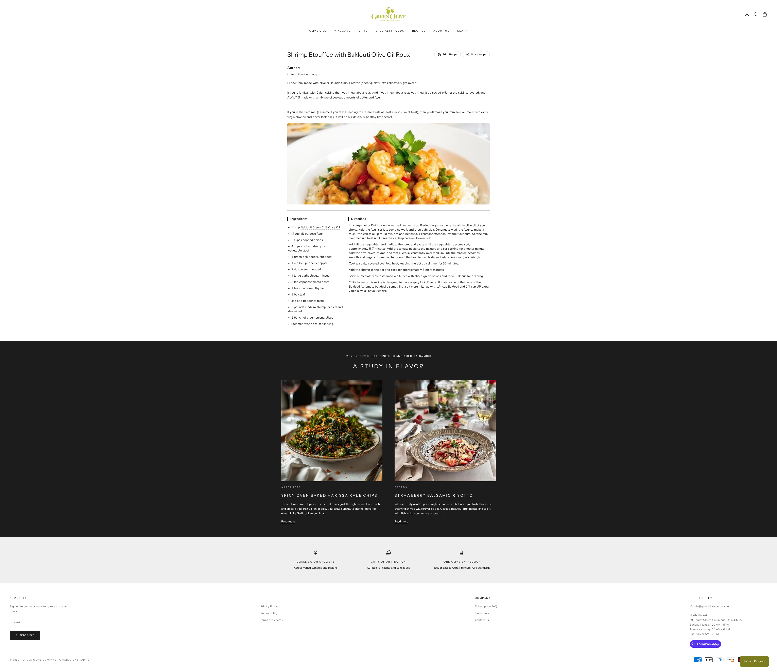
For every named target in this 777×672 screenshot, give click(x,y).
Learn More (482, 613)
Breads (401, 487)
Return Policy (268, 613)
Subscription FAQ (486, 606)
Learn (462, 30)
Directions (358, 219)
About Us (441, 30)
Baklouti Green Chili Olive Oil (320, 227)
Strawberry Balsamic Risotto (434, 495)
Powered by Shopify (73, 659)
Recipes (418, 30)
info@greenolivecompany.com (712, 606)
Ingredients (298, 219)
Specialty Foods (390, 30)
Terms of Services (271, 620)
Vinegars (342, 30)
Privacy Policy (269, 606)
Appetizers (291, 487)
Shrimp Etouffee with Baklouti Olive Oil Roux (348, 54)
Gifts (363, 30)
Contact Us (482, 620)
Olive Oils (317, 30)
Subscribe (25, 635)
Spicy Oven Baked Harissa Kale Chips (329, 495)
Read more (288, 521)
